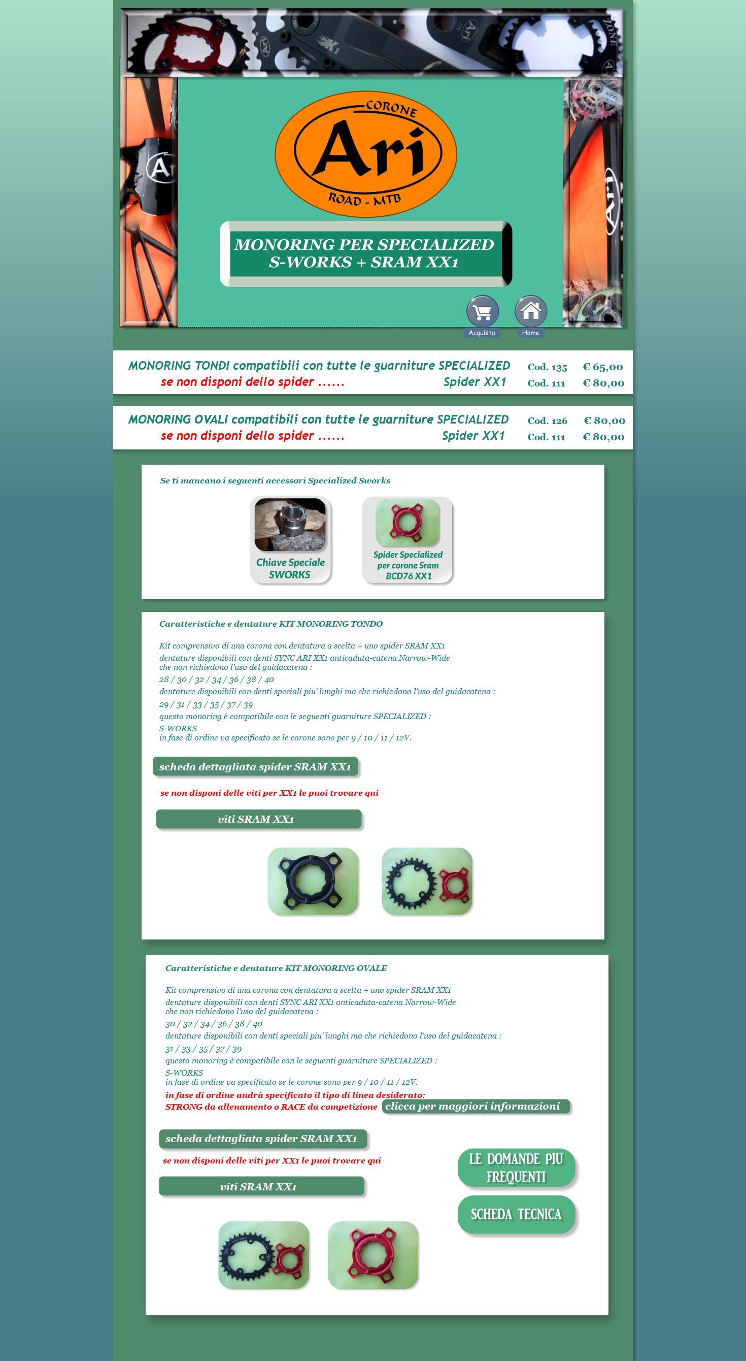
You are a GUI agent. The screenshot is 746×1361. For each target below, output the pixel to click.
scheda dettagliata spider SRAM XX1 (255, 767)
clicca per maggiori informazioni (469, 1106)
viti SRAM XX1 (256, 819)
